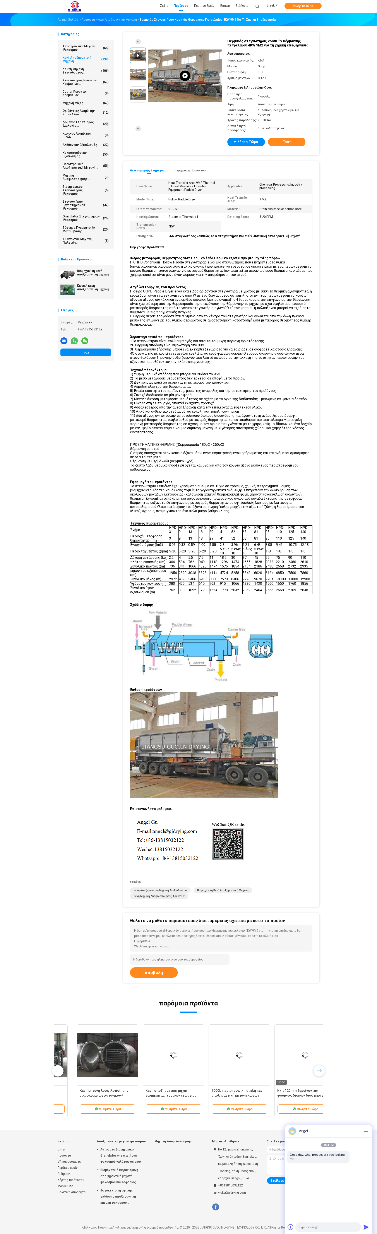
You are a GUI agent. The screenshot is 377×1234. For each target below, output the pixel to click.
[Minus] (366, 1131)
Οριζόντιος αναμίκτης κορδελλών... (86, 112)
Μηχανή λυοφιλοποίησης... (86, 177)
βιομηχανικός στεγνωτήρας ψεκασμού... (86, 190)
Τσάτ (85, 352)
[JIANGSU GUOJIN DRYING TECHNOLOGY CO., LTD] (74, 6)
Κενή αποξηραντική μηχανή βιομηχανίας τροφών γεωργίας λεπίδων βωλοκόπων (151, 1095)
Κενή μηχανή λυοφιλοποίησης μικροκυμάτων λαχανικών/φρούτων (84, 1095)
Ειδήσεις (64, 1174)
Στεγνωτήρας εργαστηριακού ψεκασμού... (86, 205)
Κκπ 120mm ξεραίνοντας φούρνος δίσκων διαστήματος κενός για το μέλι (283, 1095)
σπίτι (61, 1149)
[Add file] (291, 1227)
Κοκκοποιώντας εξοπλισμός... (86, 154)
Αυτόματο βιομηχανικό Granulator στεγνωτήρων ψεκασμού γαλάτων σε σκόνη (121, 1155)
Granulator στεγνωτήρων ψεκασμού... (86, 218)
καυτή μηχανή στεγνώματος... (86, 70)
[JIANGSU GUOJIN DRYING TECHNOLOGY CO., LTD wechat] (84, 340)
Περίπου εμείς (68, 1167)
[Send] (366, 1227)
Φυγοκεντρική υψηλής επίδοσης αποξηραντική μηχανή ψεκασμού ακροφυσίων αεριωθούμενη (120, 1197)
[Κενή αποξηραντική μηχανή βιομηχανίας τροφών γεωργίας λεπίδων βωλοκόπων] (154, 1055)
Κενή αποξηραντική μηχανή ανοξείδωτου (160, 890)
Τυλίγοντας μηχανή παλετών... (86, 240)
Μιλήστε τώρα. (303, 6)
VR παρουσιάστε (69, 1161)
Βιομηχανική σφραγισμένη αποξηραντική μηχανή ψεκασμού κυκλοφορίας (119, 1176)
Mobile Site (65, 1186)
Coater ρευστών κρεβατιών (86, 93)
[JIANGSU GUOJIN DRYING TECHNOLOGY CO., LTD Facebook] (215, 1207)
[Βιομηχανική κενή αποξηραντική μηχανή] (67, 275)
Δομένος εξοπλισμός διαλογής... (86, 123)
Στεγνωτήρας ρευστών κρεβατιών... (86, 82)
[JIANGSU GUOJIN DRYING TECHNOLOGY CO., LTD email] (63, 340)
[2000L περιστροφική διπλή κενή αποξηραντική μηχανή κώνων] (220, 1055)
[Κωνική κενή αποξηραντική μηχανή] (67, 289)
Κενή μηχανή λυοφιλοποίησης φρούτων (159, 896)
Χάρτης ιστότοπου (71, 1180)
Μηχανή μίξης (86, 103)
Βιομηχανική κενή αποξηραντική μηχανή (93, 272)
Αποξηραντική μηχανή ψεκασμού (121, 1141)
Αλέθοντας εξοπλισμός (86, 145)
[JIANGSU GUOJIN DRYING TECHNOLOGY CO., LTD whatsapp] (74, 340)
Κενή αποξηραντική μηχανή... (86, 59)
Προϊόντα (64, 1155)
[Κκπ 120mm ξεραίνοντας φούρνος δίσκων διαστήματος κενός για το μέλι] (286, 1055)
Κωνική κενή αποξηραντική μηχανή (93, 287)
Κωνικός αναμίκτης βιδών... (86, 135)
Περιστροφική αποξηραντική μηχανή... (86, 165)
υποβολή (154, 972)
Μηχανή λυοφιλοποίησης (173, 1141)
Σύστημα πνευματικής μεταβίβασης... (86, 229)
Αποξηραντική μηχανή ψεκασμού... (86, 47)
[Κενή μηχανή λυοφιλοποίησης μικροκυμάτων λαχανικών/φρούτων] (88, 1055)
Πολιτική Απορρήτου (72, 1192)
